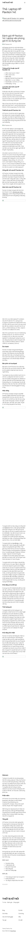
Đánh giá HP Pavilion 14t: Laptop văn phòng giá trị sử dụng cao (13, 38)
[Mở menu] (25, 3)
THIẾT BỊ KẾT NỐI (7, 2)
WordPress (13, 931)
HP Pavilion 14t (6, 47)
